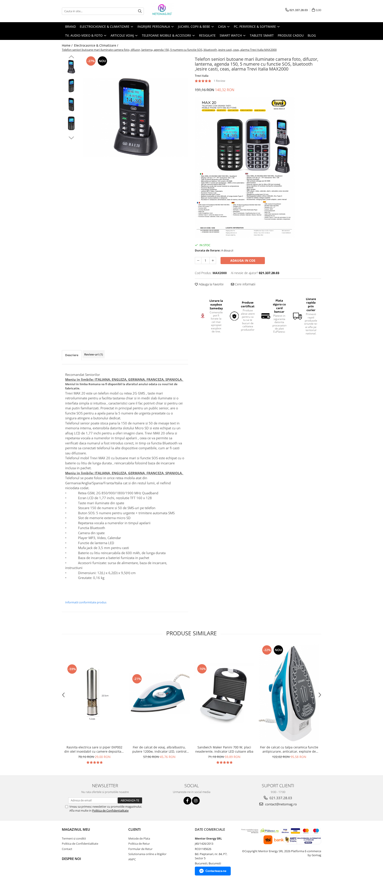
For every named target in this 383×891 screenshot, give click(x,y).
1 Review (219, 81)
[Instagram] (196, 801)
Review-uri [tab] (93, 354)
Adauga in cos (242, 260)
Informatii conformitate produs (85, 602)
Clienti (134, 829)
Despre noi (71, 858)
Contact (67, 849)
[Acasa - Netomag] (172, 11)
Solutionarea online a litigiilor (147, 854)
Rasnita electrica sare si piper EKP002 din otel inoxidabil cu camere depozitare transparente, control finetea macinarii (94, 749)
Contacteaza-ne (215, 871)
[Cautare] (140, 11)
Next (71, 137)
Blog (312, 35)
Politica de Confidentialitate (110, 810)
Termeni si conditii (74, 838)
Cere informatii (244, 284)
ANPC (132, 859)
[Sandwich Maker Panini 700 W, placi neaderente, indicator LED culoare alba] (224, 693)
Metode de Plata (139, 838)
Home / (67, 45)
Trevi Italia (201, 76)
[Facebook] (187, 801)
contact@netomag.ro (280, 804)
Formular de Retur (140, 849)
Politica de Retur (139, 844)
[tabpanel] (135, 117)
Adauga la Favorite (211, 284)
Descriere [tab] (71, 355)
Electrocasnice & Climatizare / (96, 45)
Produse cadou (291, 35)
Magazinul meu (76, 829)
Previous (71, 57)
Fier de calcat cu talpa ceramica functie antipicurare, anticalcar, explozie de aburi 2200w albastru (289, 749)
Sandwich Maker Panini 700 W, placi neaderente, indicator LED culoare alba (224, 749)
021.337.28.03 (280, 798)
